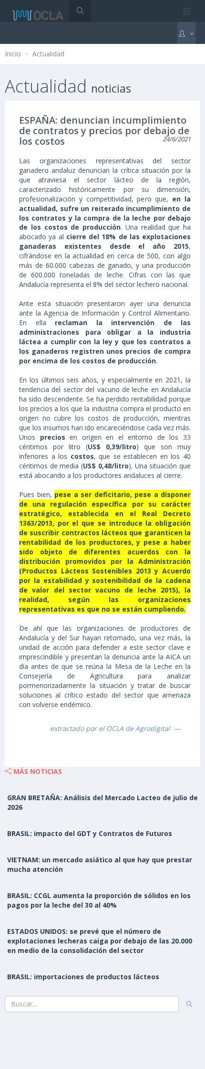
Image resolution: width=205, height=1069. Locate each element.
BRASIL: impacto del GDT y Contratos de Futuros (89, 833)
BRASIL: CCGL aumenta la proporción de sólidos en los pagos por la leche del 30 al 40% (99, 900)
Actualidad (48, 53)
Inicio (13, 53)
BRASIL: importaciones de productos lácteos (83, 976)
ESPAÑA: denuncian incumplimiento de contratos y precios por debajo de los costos (104, 131)
